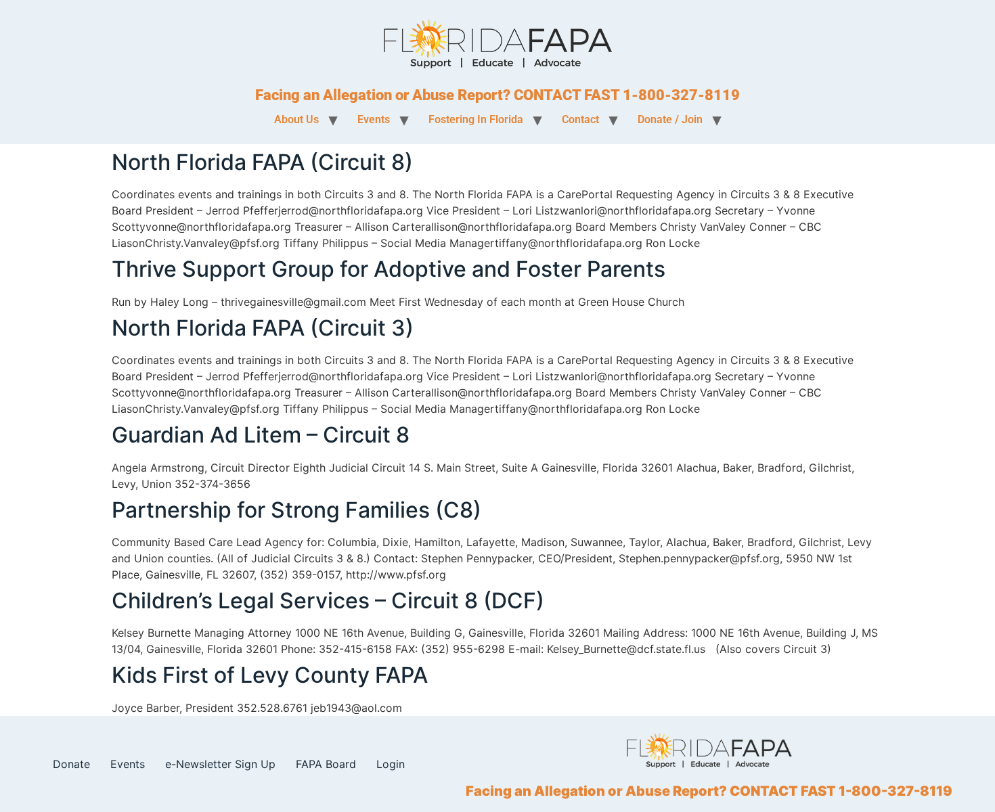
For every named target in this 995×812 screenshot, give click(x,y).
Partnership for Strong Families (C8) (296, 510)
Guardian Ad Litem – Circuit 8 (261, 435)
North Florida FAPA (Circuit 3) (263, 328)
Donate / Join (670, 119)
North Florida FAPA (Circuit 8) (262, 162)
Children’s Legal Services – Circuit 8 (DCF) (328, 600)
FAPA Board (326, 764)
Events (127, 764)
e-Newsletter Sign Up (220, 764)
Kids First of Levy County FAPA (270, 675)
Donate (71, 764)
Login (390, 764)
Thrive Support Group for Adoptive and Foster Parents (388, 269)
